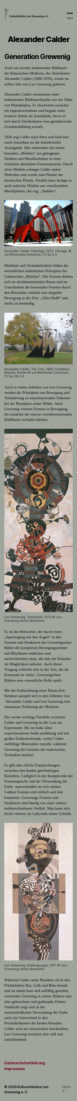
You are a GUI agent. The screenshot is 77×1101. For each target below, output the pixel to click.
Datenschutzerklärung (24, 1063)
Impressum (14, 1068)
